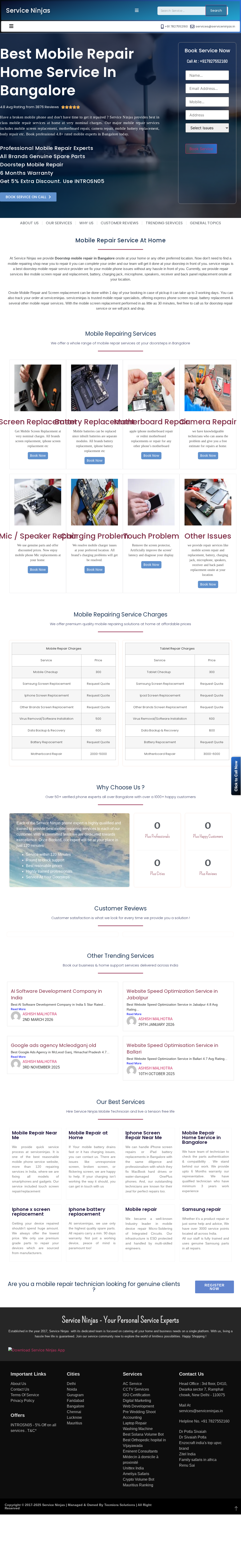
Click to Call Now (236, 776)
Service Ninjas (28, 10)
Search (216, 10)
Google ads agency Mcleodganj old (53, 1045)
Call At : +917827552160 (207, 61)
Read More (18, 1009)
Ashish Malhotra (40, 1014)
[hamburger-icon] (136, 10)
